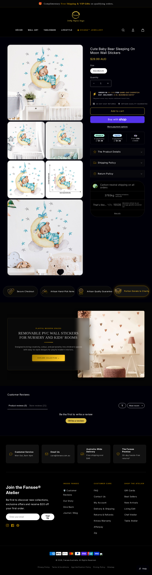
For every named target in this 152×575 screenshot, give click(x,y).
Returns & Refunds (103, 514)
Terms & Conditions (60, 567)
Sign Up (48, 517)
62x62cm (98, 70)
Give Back (68, 507)
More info (117, 213)
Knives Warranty (102, 520)
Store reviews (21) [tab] (37, 405)
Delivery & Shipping (104, 508)
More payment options (117, 126)
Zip (95, 533)
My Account (100, 502)
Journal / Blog (70, 513)
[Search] (123, 30)
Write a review (76, 420)
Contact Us (100, 496)
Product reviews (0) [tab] (18, 405)
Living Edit (130, 508)
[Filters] (122, 405)
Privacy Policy (44, 567)
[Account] (133, 30)
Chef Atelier (130, 514)
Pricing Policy (99, 567)
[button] (117, 152)
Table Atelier (131, 520)
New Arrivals (131, 502)
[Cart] (143, 30)
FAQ (96, 490)
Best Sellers (130, 496)
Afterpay (98, 527)
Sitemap (110, 567)
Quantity (94, 77)
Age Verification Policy (81, 567)
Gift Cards (129, 490)
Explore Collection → (49, 358)
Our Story (68, 501)
